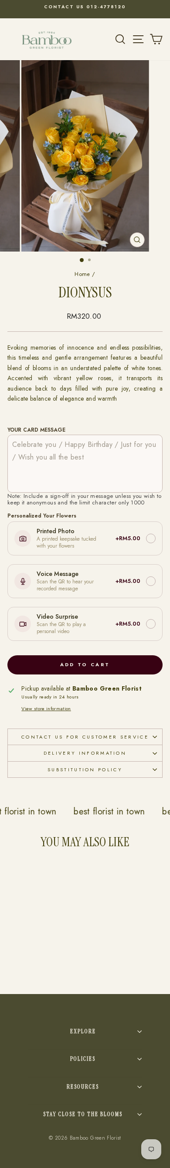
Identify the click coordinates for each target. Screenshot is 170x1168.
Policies (82, 1058)
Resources (83, 1086)
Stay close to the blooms (82, 1114)
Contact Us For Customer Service (85, 736)
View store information (46, 708)
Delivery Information (85, 752)
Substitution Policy (85, 769)
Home (82, 274)
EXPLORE (83, 1031)
